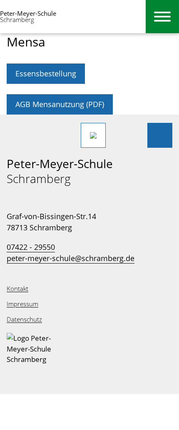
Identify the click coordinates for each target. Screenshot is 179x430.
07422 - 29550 (31, 247)
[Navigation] (162, 16)
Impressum (22, 304)
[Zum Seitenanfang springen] (159, 135)
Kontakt (17, 288)
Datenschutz (24, 319)
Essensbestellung (45, 73)
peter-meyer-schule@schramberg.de (70, 258)
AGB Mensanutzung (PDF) (59, 104)
